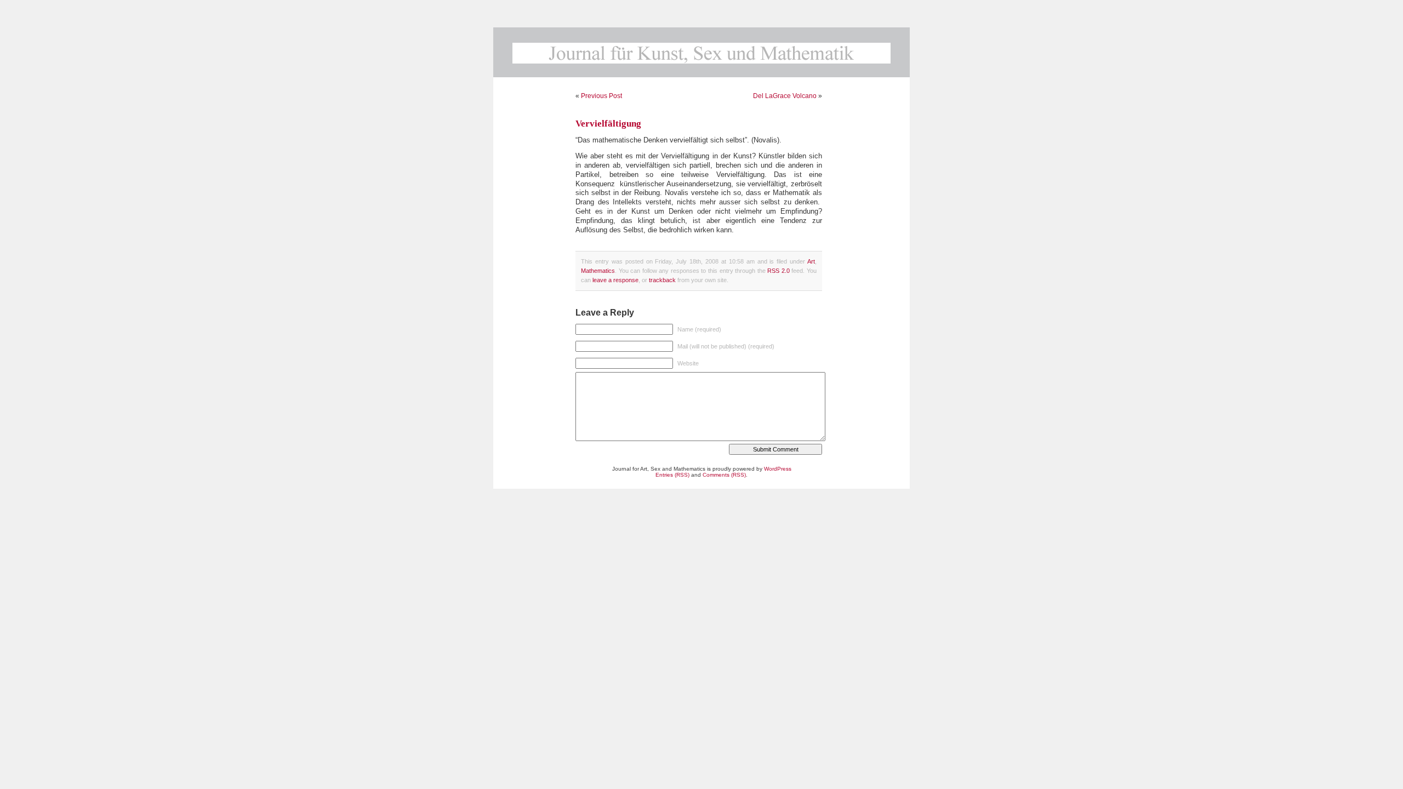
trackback (662, 280)
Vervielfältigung (608, 123)
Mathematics (598, 270)
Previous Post (601, 96)
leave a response (615, 280)
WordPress (777, 469)
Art (811, 261)
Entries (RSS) (672, 475)
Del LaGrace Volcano (785, 96)
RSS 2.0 (778, 270)
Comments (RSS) (724, 475)
